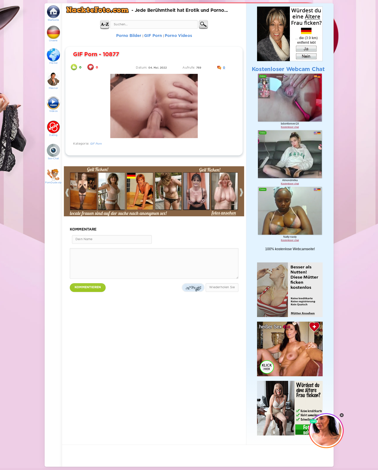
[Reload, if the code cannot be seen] (193, 287)
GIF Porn (96, 144)
